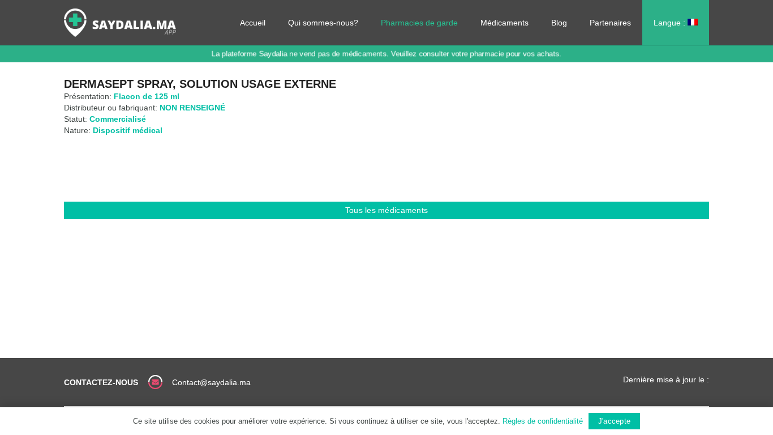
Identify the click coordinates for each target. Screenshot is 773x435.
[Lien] (120, 22)
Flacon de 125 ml (146, 96)
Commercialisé (117, 118)
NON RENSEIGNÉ (192, 107)
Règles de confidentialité (543, 421)
